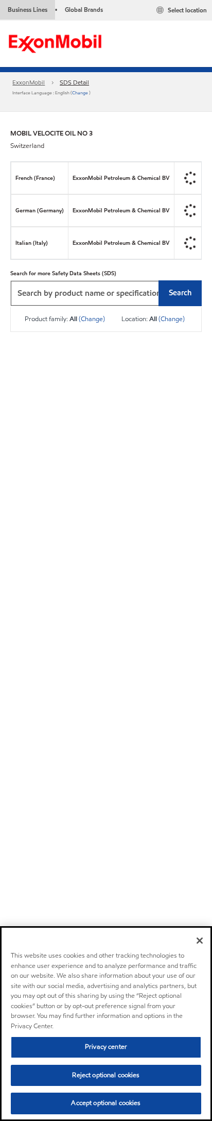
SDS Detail (74, 82)
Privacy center (106, 1046)
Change (80, 92)
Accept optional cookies (105, 1103)
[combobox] (106, 293)
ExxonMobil (28, 82)
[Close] (199, 940)
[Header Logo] (55, 43)
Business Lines (27, 9)
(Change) (92, 319)
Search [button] (180, 293)
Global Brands (84, 9)
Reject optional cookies (105, 1075)
